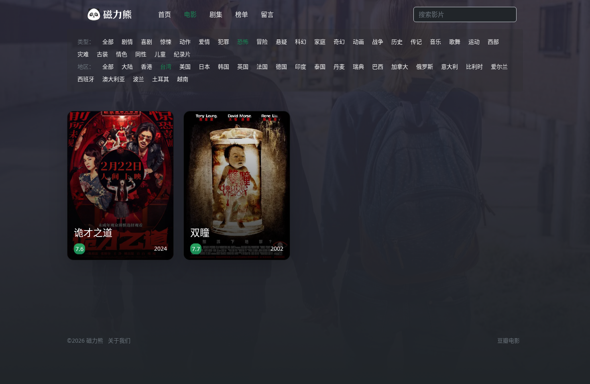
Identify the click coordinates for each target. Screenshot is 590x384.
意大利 (449, 66)
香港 (146, 66)
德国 (281, 66)
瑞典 (358, 66)
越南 (182, 79)
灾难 (83, 54)
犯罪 (223, 41)
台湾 (165, 66)
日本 (204, 66)
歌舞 (454, 41)
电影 (190, 14)
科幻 (300, 41)
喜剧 (146, 41)
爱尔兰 (499, 66)
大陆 (127, 66)
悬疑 (281, 41)
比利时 (474, 66)
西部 (493, 41)
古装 (102, 54)
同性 (140, 54)
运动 (474, 41)
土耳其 (160, 79)
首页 (164, 14)
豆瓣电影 (508, 340)
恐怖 (242, 41)
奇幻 (339, 41)
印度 (300, 66)
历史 (397, 41)
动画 (358, 41)
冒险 (262, 41)
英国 (242, 66)
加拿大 (399, 66)
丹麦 (339, 66)
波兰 (138, 79)
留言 (267, 14)
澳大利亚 (113, 79)
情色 (121, 54)
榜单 (241, 14)
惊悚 (165, 41)
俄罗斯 (424, 66)
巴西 (377, 66)
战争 (377, 41)
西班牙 (85, 79)
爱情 (204, 41)
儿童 (160, 54)
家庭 (320, 41)
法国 (262, 66)
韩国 (223, 66)
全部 (108, 41)
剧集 (216, 14)
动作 (185, 41)
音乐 (435, 41)
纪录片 (182, 54)
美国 (185, 66)
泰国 (320, 66)
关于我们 (119, 340)
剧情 (127, 41)
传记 (416, 41)
